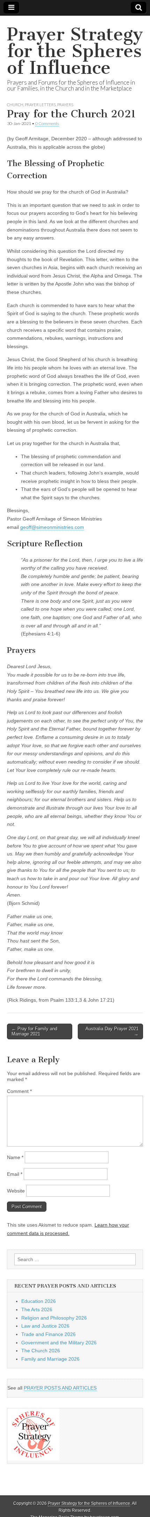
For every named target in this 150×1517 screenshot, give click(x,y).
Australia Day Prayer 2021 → (111, 1031)
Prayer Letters (40, 104)
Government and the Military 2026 (59, 1342)
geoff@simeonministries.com (52, 527)
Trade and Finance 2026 (48, 1334)
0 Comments (47, 123)
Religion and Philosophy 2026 (54, 1318)
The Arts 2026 (36, 1309)
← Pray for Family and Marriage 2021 (34, 1031)
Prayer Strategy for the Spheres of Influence (75, 51)
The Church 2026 (40, 1350)
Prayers (65, 104)
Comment (19, 1091)
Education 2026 (38, 1301)
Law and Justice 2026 (45, 1326)
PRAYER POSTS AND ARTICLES (60, 1388)
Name (15, 1157)
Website (16, 1191)
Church (15, 104)
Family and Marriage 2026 (50, 1359)
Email (14, 1174)
